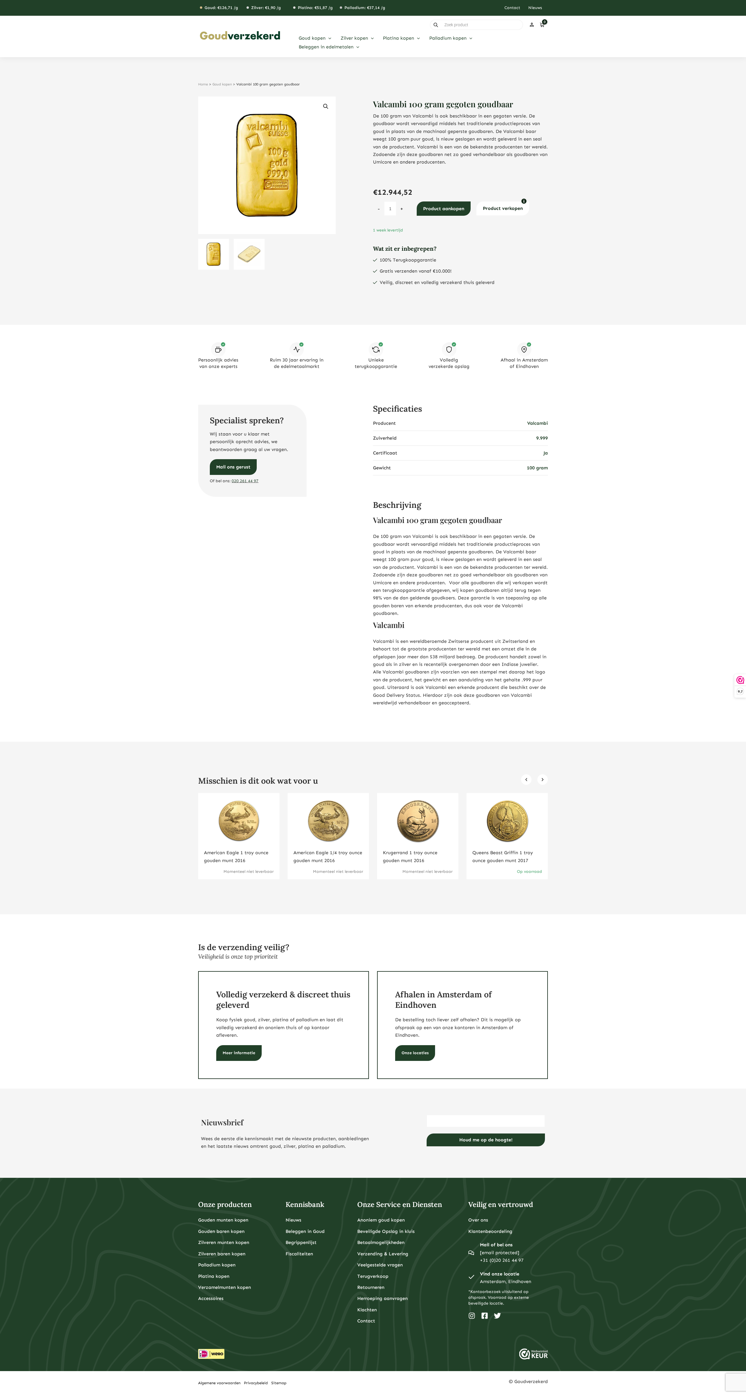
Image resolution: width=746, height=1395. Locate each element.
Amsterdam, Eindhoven (505, 1281)
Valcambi (537, 423)
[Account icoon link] (531, 24)
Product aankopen (443, 208)
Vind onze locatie (499, 1274)
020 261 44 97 (245, 480)
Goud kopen (222, 84)
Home (203, 84)
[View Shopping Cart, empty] (542, 25)
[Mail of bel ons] (471, 1253)
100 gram (537, 468)
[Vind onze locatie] (471, 1278)
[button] (328, 38)
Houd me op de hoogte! (486, 1140)
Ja (545, 453)
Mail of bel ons (496, 1244)
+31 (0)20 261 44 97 (502, 1260)
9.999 (542, 438)
